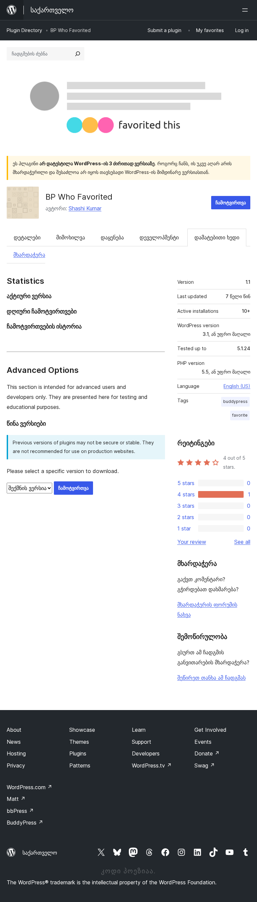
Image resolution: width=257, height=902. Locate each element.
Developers (146, 753)
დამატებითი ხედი (216, 237)
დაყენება (112, 237)
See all (242, 541)
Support (141, 741)
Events (202, 741)
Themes (79, 741)
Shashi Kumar (85, 208)
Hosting (16, 753)
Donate (207, 753)
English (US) (237, 386)
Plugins (77, 753)
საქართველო (39, 852)
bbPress (20, 811)
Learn (139, 729)
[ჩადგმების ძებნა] (77, 53)
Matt (16, 799)
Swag (204, 765)
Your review (191, 541)
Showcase (82, 729)
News (14, 741)
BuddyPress (25, 822)
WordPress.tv (152, 765)
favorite (240, 415)
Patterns (79, 765)
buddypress (235, 401)
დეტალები (27, 237)
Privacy (16, 765)
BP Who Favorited (79, 197)
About (14, 729)
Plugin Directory (24, 30)
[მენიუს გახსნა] (246, 10)
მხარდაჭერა (29, 254)
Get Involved (210, 729)
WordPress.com (29, 787)
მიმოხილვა (70, 237)
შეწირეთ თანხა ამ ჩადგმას (211, 677)
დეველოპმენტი (159, 237)
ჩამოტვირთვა (231, 202)
